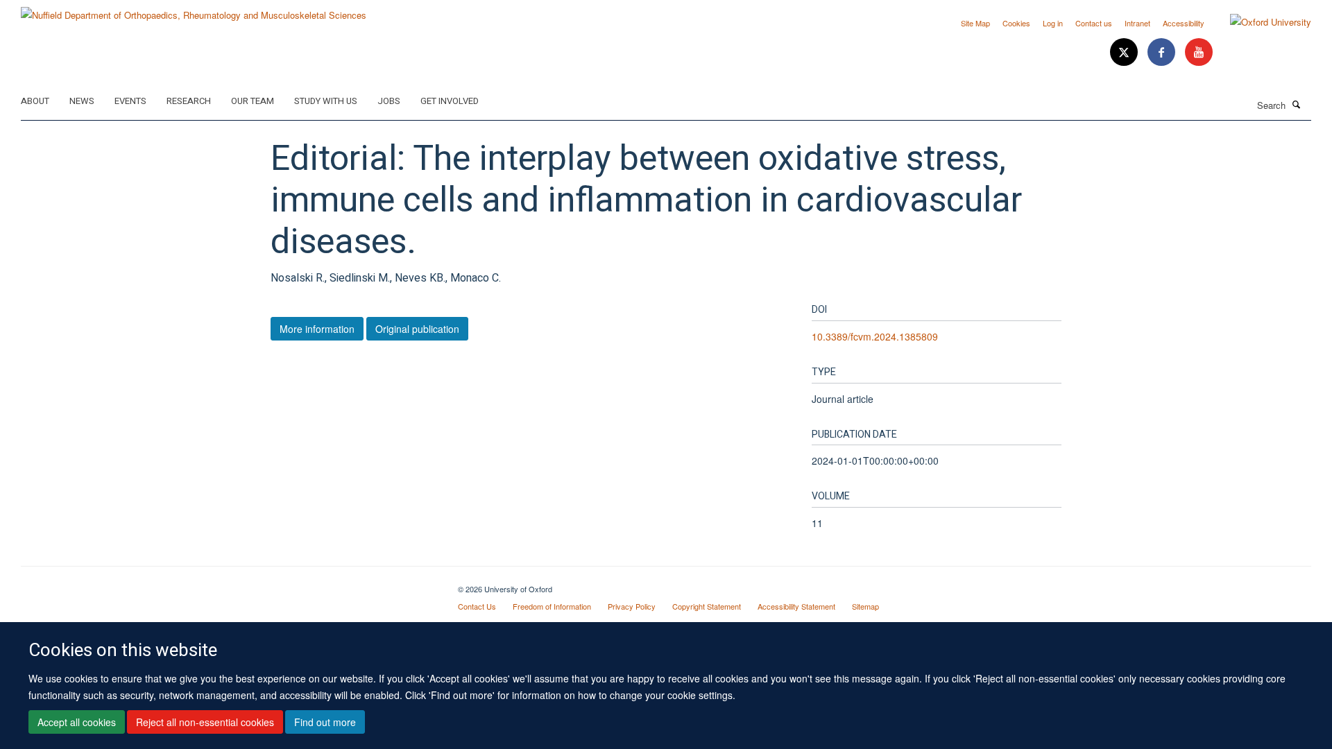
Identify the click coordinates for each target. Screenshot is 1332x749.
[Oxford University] (1260, 22)
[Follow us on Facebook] (1162, 52)
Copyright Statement (706, 606)
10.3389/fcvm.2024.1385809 (875, 336)
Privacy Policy (632, 606)
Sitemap (865, 606)
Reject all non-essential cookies (205, 722)
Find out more (325, 722)
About (35, 100)
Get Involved (449, 100)
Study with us (325, 100)
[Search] (1296, 104)
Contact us (1093, 22)
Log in (1053, 22)
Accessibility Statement (796, 606)
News (81, 100)
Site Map (975, 22)
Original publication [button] (417, 329)
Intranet (1137, 22)
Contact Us (477, 606)
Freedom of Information (552, 606)
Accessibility (1183, 22)
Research (188, 100)
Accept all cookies (76, 722)
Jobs (388, 100)
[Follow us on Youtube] (1199, 52)
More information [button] (317, 329)
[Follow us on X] (1125, 52)
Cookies (1016, 22)
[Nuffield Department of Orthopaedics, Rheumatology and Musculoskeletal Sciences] (193, 10)
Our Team (252, 100)
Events (130, 100)
